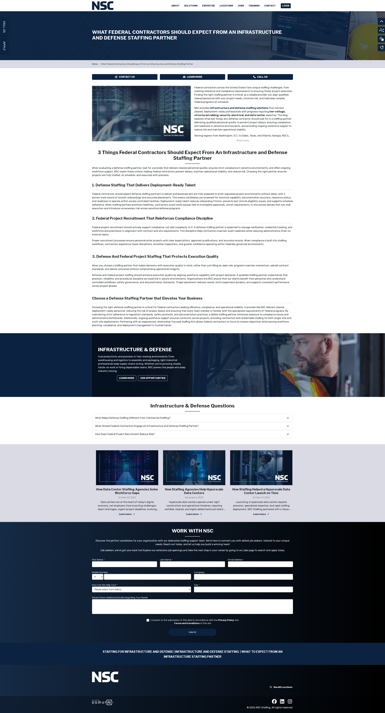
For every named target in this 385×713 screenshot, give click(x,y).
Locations (226, 5)
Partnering (126, 321)
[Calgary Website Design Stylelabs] (102, 702)
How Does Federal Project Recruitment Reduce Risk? (125, 434)
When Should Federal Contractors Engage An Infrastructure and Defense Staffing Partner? (147, 426)
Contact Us (127, 76)
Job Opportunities (153, 378)
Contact (270, 5)
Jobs (241, 5)
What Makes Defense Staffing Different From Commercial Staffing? (132, 417)
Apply (4, 45)
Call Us (262, 76)
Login (285, 5)
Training (254, 5)
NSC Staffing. (264, 707)
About (175, 5)
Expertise (208, 5)
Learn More (194, 76)
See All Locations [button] (282, 687)
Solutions (191, 5)
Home (95, 64)
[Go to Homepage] (103, 6)
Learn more (124, 514)
